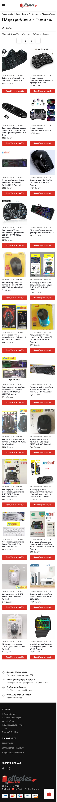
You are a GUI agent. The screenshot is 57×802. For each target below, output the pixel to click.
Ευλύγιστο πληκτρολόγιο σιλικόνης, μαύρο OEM (13, 79)
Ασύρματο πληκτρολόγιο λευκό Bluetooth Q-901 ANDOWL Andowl (13, 544)
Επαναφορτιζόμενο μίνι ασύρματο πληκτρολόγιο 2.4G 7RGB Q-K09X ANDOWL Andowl (13, 493)
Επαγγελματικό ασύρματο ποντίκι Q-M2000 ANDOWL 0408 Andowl (14, 441)
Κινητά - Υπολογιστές (30, 14)
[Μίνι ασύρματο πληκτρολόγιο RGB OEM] (42, 110)
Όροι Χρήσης (8, 721)
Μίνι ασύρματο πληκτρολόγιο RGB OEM (40, 129)
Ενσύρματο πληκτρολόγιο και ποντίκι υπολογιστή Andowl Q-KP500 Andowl (41, 389)
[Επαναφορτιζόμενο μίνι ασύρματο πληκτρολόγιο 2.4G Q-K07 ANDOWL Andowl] (42, 264)
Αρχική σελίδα (7, 14)
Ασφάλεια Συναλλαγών (13, 752)
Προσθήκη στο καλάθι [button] (15, 91)
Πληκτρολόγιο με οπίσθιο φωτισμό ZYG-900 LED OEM (42, 231)
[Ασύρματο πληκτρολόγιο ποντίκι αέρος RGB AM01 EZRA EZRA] (42, 576)
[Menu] (6, 5)
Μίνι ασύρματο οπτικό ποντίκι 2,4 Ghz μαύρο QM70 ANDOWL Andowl (40, 441)
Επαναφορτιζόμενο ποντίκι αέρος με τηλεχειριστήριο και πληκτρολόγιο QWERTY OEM (14, 131)
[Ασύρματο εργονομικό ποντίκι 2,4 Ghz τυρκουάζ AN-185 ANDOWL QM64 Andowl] (42, 317)
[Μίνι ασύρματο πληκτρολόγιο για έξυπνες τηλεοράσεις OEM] (42, 60)
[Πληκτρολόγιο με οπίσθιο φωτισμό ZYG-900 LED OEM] (42, 212)
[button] (49, 794)
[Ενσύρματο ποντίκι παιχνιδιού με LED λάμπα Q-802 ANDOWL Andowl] (14, 317)
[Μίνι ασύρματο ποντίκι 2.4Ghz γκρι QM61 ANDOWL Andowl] (14, 626)
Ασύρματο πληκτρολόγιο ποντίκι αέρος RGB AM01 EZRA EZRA (41, 596)
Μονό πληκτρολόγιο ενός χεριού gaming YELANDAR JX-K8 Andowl (41, 646)
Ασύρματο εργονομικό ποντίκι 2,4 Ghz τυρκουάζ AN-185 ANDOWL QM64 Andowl (41, 338)
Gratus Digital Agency (28, 789)
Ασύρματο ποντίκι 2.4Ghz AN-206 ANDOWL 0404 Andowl (41, 182)
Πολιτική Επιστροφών (12, 717)
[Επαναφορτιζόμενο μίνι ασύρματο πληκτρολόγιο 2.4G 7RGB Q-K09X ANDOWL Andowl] (14, 471)
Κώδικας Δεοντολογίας (13, 725)
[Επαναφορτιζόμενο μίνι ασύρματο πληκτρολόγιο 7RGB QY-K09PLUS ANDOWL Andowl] (42, 524)
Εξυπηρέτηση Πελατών (13, 748)
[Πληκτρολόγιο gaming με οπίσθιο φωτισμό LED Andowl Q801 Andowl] (14, 162)
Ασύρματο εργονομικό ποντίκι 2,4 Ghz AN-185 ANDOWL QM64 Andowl (12, 284)
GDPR (4, 728)
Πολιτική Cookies (10, 732)
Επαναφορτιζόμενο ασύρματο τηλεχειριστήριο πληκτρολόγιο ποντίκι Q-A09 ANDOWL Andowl (41, 493)
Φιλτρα (9, 28)
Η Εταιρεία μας (9, 714)
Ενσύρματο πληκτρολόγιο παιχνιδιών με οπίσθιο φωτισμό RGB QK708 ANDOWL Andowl (13, 390)
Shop (18, 14)
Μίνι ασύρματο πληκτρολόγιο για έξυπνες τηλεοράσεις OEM (42, 80)
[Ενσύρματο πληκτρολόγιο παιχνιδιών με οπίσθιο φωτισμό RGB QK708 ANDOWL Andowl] (14, 369)
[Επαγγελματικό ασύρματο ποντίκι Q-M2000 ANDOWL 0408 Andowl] (14, 421)
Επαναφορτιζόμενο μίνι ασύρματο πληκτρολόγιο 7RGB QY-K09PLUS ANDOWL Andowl (42, 545)
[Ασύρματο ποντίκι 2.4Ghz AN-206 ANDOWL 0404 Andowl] (42, 162)
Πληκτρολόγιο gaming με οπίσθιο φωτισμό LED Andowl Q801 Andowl (13, 182)
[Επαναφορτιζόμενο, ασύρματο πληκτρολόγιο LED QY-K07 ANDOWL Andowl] (14, 212)
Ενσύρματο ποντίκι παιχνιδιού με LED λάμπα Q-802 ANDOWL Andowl (14, 337)
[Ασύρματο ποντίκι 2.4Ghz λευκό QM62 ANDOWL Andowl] (14, 576)
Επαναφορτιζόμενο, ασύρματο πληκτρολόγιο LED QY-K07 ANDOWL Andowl (13, 233)
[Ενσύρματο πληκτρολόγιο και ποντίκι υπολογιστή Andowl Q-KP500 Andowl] (42, 369)
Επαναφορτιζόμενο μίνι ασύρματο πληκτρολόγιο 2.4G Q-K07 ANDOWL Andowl (41, 286)
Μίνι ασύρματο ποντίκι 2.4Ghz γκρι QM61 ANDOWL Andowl (14, 646)
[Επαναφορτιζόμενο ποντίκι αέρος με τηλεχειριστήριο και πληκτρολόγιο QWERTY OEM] (14, 110)
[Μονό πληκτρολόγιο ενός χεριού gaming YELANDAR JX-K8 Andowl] (42, 626)
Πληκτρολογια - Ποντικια (13, 75)
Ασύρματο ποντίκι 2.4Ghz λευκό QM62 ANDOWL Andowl (13, 596)
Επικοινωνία (7, 743)
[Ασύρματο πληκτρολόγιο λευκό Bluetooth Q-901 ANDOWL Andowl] (14, 524)
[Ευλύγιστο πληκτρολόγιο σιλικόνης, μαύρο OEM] (14, 60)
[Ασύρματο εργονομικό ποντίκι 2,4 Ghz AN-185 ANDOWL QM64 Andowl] (14, 264)
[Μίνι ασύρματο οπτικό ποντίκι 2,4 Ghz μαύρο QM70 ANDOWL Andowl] (42, 421)
